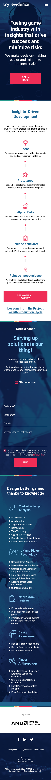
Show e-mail (27, 382)
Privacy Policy (38, 455)
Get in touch (25, 78)
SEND (25, 462)
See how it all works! (25, 297)
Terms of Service (30, 771)
